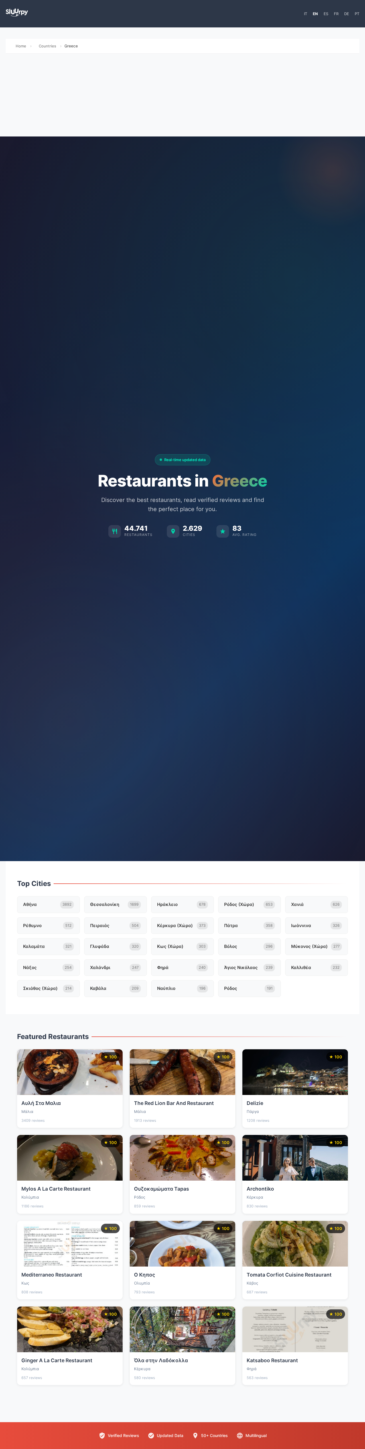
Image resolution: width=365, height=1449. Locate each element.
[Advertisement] (182, 96)
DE (346, 13)
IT (305, 13)
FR (336, 13)
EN (315, 13)
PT (357, 13)
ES (326, 13)
